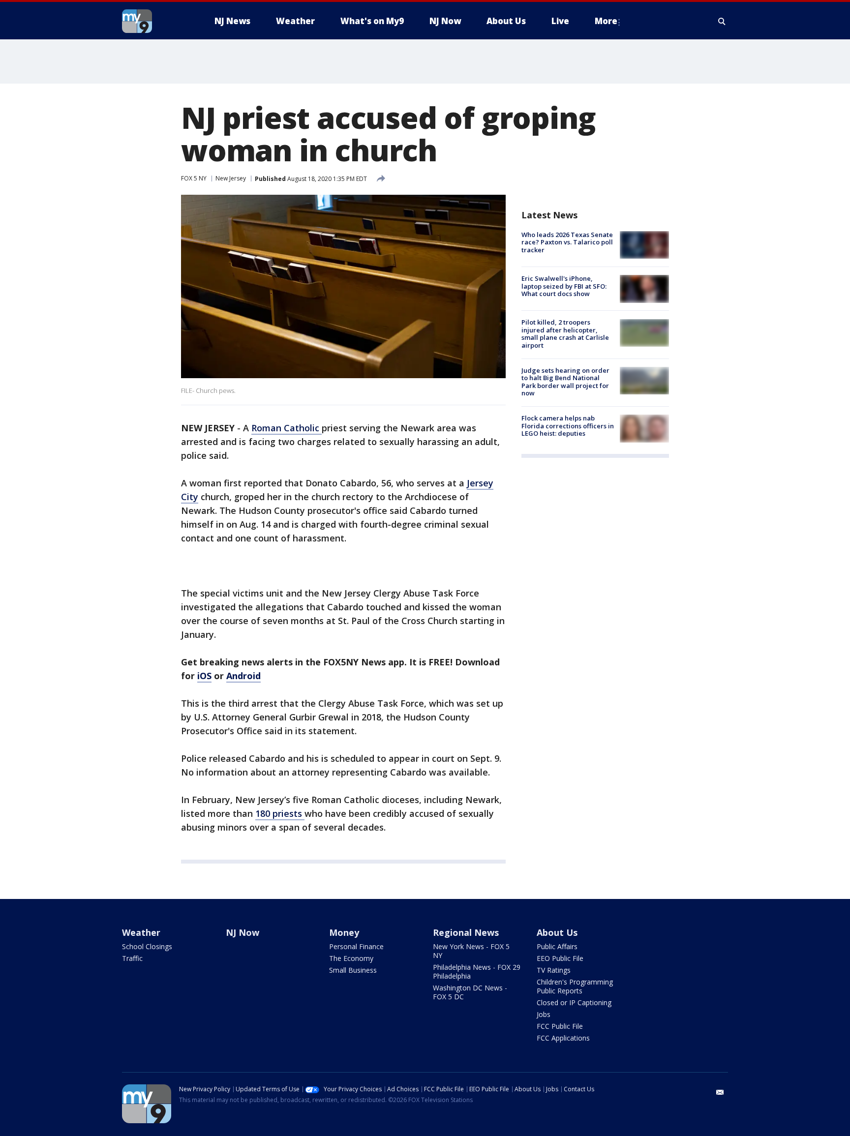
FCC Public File (560, 1026)
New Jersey (230, 178)
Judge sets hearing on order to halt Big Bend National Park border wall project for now (565, 382)
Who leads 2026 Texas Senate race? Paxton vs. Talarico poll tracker (567, 242)
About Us (557, 932)
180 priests (279, 813)
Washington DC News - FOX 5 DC (470, 992)
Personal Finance (356, 946)
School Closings (147, 946)
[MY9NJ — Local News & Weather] (154, 21)
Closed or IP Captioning (574, 1002)
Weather (141, 932)
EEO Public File (560, 958)
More (606, 21)
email (720, 1092)
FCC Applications (563, 1038)
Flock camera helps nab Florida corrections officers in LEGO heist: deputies (567, 426)
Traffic (132, 958)
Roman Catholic (286, 428)
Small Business (353, 970)
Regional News (466, 932)
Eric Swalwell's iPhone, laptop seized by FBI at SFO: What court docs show (564, 286)
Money (344, 932)
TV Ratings (554, 970)
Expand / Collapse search (722, 21)
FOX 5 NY (194, 178)
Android (243, 676)
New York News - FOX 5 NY (471, 951)
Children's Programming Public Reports (575, 986)
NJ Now (242, 932)
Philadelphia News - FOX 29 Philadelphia (476, 971)
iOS (204, 676)
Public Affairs (557, 946)
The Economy (351, 958)
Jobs (543, 1014)
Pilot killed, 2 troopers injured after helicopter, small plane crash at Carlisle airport (565, 334)
